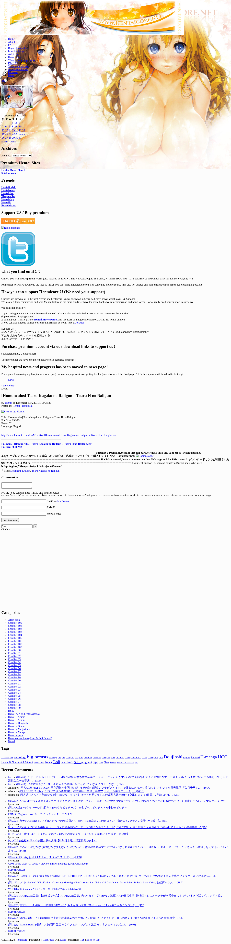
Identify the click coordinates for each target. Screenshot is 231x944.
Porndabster (8, 205)
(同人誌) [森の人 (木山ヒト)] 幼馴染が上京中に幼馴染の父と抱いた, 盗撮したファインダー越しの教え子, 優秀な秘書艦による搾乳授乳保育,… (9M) (96, 917)
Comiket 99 (14, 707)
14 (10, 130)
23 (16, 133)
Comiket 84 (14, 662)
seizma (8, 402)
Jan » (13, 141)
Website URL (54, 513)
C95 (108, 757)
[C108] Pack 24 (16, 911)
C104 (150, 757)
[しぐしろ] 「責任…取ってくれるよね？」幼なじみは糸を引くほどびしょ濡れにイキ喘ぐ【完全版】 (69, 833)
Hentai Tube (14, 57)
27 (6, 137)
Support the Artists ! (18, 66)
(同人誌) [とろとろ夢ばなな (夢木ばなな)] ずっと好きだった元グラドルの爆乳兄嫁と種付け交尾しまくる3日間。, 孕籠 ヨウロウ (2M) (99, 794)
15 (13, 130)
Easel (63, 939)
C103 (144, 757)
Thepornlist (8, 196)
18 (23, 130)
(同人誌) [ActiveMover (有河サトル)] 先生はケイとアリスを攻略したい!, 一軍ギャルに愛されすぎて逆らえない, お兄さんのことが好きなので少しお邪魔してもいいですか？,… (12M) (116, 801)
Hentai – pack (15, 735)
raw (101, 762)
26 (3, 137)
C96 (113, 757)
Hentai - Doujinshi (22, 405)
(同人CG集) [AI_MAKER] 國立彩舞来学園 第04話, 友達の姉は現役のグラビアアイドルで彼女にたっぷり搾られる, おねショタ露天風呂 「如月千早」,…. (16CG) (115, 787)
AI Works (5, 758)
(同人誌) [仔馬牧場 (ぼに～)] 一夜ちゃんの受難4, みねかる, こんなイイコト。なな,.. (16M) (69, 784)
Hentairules (8, 190)
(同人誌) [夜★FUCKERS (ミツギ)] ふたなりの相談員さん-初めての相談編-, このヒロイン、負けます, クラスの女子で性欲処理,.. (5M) (87, 820)
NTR (77, 762)
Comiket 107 (15, 644)
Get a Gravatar (63, 501)
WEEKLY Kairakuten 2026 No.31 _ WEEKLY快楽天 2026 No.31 (44, 889)
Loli (56, 762)
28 (10, 137)
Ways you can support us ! (22, 60)
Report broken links (18, 48)
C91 (90, 757)
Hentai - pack (39, 762)
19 (3, 133)
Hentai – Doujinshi (18, 723)
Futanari (195, 757)
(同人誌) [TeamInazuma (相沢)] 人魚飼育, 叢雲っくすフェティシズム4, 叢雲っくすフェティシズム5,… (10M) (72, 924)
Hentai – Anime (16, 717)
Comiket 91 (14, 683)
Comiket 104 (15, 634)
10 (20, 126)
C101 (133, 757)
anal (11, 757)
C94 (104, 757)
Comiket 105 (15, 638)
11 (23, 126)
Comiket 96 (14, 698)
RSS (3, 81)
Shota (106, 762)
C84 (59, 758)
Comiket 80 (14, 650)
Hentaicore (92, 21)
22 (13, 133)
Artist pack (14, 54)
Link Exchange (16, 51)
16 (16, 130)
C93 (99, 757)
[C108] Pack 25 (16, 869)
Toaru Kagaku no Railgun (46, 470)
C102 (138, 758)
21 (10, 133)
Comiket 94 (14, 692)
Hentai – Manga (16, 732)
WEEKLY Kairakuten (125, 762)
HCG (11, 710)
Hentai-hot (7, 193)
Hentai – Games (16, 726)
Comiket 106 (15, 641)
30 (16, 137)
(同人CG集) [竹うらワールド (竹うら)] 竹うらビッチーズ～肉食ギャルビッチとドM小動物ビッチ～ (67, 807)
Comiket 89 (14, 677)
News (11, 75)
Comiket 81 (14, 653)
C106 (161, 758)
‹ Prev (4, 385)
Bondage (53, 758)
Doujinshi (15, 470)
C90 (86, 757)
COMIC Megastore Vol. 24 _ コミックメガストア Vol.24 (40, 814)
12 (3, 130)
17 (20, 130)
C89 (81, 757)
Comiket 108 (15, 647)
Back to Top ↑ (94, 939)
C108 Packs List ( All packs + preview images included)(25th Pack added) (48, 863)
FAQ (11, 45)
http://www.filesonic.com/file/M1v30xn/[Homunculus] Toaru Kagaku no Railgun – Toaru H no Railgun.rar (58, 435)
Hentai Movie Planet (13, 170)
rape (95, 762)
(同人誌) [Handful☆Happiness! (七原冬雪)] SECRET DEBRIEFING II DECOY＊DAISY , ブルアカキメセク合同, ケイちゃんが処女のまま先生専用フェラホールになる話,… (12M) (112, 875)
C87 (72, 758)
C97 (118, 757)
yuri (136, 762)
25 (23, 133)
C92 (95, 757)
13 (6, 130)
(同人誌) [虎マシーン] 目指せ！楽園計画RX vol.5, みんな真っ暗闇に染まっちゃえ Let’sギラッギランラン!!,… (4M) (76, 905)
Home (11, 38)
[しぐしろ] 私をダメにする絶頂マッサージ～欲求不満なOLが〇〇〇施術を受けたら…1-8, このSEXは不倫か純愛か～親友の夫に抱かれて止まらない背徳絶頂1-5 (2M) (107, 827)
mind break (67, 762)
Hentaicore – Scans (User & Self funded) (30, 738)
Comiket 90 (14, 680)
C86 (68, 758)
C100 (127, 757)
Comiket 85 (14, 665)
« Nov (4, 141)
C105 (156, 758)
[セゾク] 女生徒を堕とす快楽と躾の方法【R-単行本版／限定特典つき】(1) (52, 840)
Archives (6, 155)
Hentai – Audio (16, 720)
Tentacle (113, 762)
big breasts (37, 756)
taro (10, 777)
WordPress (48, 939)
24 (20, 133)
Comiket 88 (14, 674)
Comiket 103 (15, 631)
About (11, 42)
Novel (11, 741)
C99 (122, 757)
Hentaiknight (8, 187)
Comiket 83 (14, 659)
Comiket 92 (14, 686)
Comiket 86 (14, 668)
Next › (11, 385)
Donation (13, 72)
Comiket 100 (15, 622)
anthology (20, 757)
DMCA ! (13, 63)
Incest (49, 762)
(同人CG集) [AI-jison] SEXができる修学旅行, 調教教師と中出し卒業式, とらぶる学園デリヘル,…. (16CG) (81, 791)
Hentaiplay (7, 199)
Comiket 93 (14, 689)
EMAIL (51, 507)
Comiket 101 (15, 625)
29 (13, 137)
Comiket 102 (15, 628)
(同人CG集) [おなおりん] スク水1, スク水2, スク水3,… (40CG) (45, 857)
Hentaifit (6, 202)
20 (6, 133)
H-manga (208, 756)
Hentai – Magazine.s (19, 729)
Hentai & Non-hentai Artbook (24, 713)
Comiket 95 (14, 695)
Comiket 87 (14, 671)
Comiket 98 (14, 704)
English (26, 470)
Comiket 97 (14, 701)
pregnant (86, 762)
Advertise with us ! (18, 69)
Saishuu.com (8, 173)
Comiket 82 (14, 656)
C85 (63, 758)
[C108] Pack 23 (16, 930)
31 (20, 137)
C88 (76, 758)
